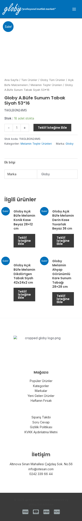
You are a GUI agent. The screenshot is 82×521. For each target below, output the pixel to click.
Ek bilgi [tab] (9, 162)
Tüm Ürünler (29, 80)
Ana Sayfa (11, 80)
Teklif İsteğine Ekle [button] (24, 240)
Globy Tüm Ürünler (52, 80)
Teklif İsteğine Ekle (52, 127)
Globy (69, 143)
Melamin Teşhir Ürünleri (46, 85)
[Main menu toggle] (74, 9)
